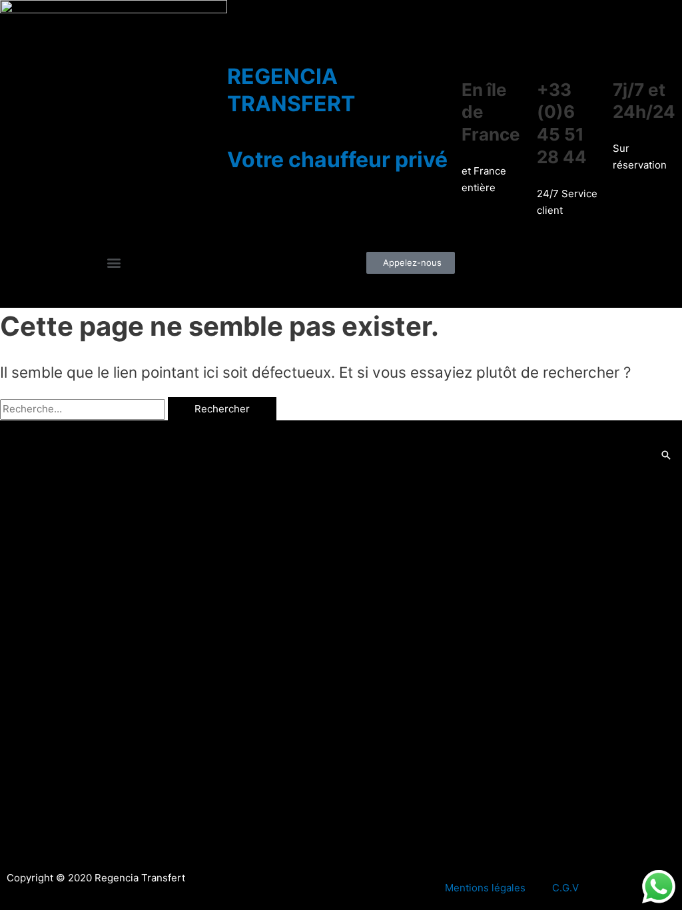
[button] (113, 262)
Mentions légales (485, 887)
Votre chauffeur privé (337, 160)
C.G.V (565, 887)
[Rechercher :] (84, 408)
